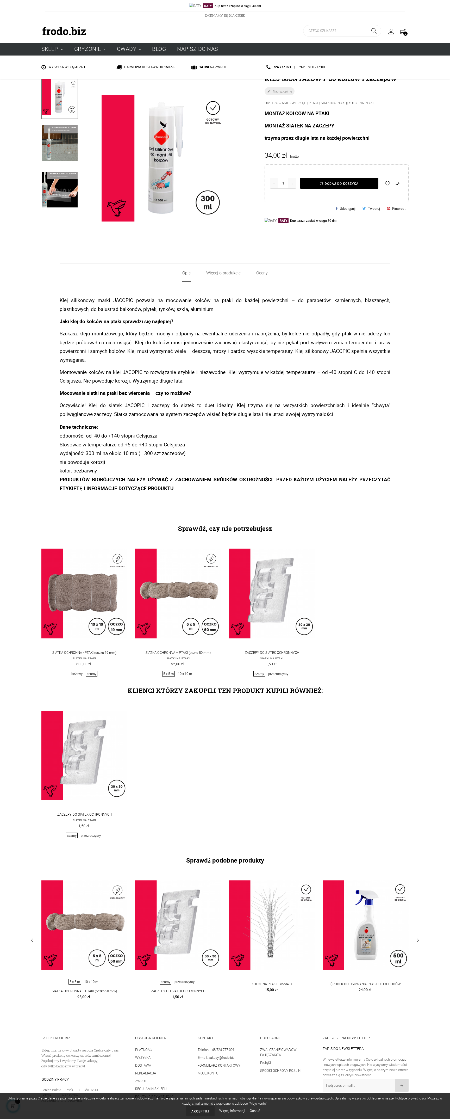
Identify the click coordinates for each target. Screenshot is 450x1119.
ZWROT (141, 1081)
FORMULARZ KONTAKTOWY (219, 1065)
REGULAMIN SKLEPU (151, 1088)
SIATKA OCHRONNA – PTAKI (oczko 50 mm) (178, 652)
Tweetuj (374, 208)
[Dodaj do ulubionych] (387, 183)
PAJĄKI (265, 1062)
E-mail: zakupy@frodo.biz (216, 1057)
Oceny (262, 273)
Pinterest (398, 208)
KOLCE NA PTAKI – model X (272, 984)
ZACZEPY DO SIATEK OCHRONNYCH (272, 652)
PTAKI (313, 103)
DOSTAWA (143, 1065)
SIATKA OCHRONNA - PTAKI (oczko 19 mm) (84, 652)
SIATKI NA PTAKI (333, 103)
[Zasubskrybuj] (402, 1085)
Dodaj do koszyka (341, 183)
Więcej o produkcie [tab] (223, 273)
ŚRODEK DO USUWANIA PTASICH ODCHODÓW (365, 984)
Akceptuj (200, 1111)
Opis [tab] (186, 273)
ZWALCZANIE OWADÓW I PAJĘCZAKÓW (279, 1052)
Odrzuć (255, 1110)
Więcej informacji (232, 1110)
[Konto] (391, 31)
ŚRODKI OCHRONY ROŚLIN (280, 1070)
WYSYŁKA (143, 1057)
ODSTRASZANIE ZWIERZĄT (285, 103)
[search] (374, 31)
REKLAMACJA (145, 1073)
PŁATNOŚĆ (143, 1049)
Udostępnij (347, 208)
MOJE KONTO (208, 1073)
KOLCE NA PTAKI (360, 103)
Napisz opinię (279, 91)
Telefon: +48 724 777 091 (216, 1049)
